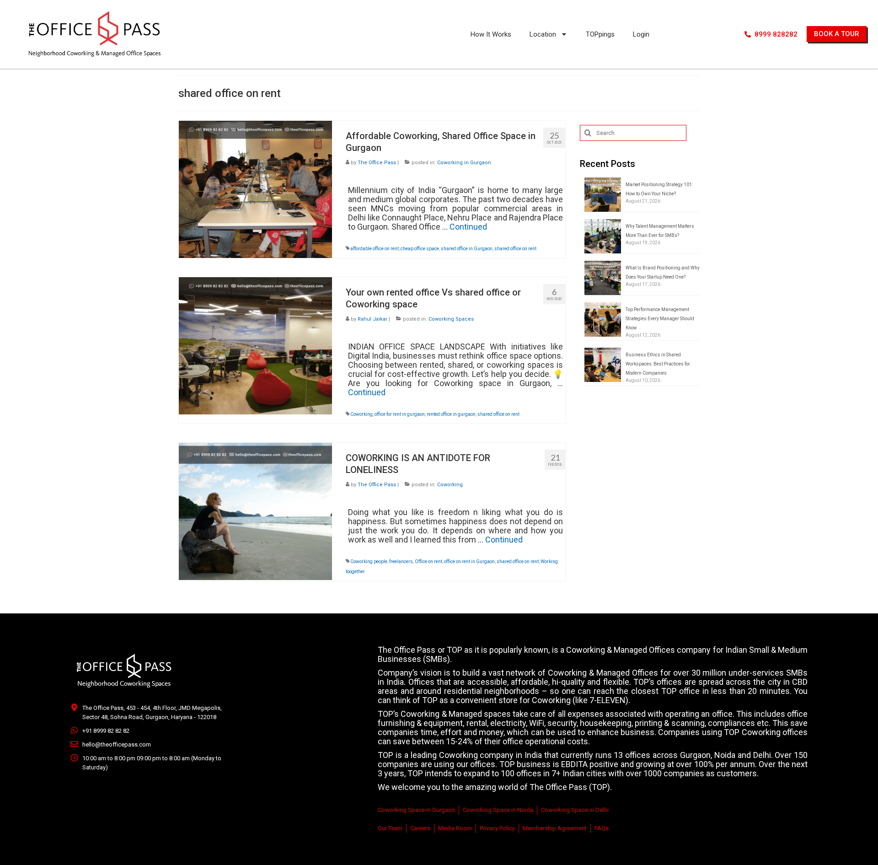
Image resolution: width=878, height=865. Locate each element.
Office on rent (428, 561)
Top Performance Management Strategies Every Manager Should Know (660, 318)
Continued (468, 226)
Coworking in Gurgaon (464, 163)
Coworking (361, 414)
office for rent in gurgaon (400, 414)
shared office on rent (515, 248)
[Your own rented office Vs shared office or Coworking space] (255, 345)
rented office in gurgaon (451, 414)
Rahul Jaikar (372, 319)
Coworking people (368, 561)
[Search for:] (633, 133)
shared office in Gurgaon (467, 248)
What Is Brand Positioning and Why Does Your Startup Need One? (663, 272)
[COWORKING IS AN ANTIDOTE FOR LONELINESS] (255, 510)
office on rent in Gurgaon (469, 561)
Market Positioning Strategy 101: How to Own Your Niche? (659, 189)
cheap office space (420, 248)
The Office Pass (377, 163)
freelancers (401, 561)
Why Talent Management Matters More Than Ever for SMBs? (660, 231)
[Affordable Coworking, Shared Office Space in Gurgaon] (255, 188)
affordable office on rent (374, 248)
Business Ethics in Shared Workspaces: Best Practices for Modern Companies (658, 364)
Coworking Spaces (451, 319)
